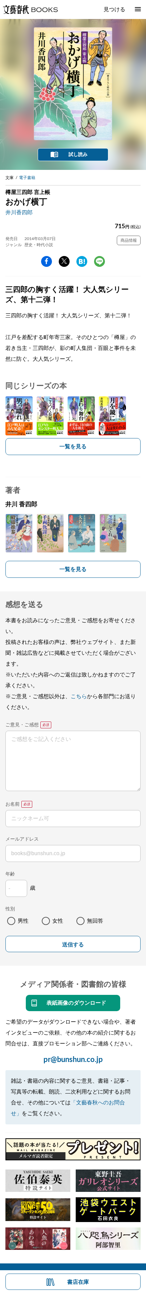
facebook (46, 261)
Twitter (64, 261)
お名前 (12, 804)
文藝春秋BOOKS (30, 9)
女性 (57, 921)
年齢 (10, 874)
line (99, 261)
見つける (114, 9)
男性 (23, 921)
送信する (73, 944)
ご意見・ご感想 (22, 725)
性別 (10, 909)
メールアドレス (22, 839)
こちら (79, 696)
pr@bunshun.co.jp (73, 1059)
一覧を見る (73, 446)
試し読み (78, 154)
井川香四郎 (19, 212)
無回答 (95, 921)
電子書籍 (27, 178)
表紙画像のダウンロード (76, 1003)
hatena (81, 261)
